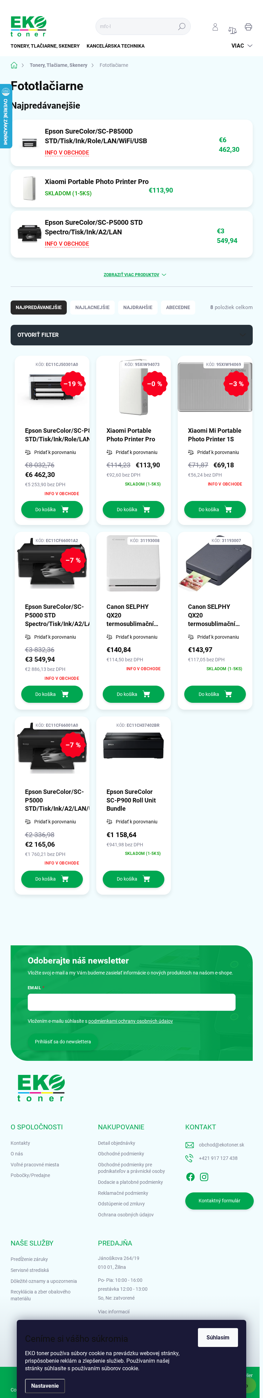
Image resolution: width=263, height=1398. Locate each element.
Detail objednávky (116, 1143)
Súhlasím (217, 1337)
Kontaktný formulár (219, 1200)
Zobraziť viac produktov (131, 274)
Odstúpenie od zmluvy (121, 1203)
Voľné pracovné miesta (35, 1164)
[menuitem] (47, 46)
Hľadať (181, 26)
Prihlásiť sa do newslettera (63, 1041)
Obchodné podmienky (121, 1153)
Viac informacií (113, 1311)
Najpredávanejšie (39, 307)
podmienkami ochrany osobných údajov (130, 1021)
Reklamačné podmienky (123, 1193)
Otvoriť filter (38, 335)
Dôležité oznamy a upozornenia (44, 1281)
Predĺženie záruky (29, 1259)
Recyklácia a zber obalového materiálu (41, 1295)
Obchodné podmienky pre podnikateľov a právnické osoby (131, 1168)
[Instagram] (204, 1175)
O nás (17, 1153)
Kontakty (20, 1143)
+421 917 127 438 (218, 1158)
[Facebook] (190, 1175)
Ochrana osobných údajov (126, 1214)
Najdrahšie (137, 307)
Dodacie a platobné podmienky (130, 1182)
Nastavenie (45, 1386)
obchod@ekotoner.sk (221, 1145)
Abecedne (178, 307)
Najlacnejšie (92, 307)
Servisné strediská (30, 1270)
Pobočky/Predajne (30, 1175)
